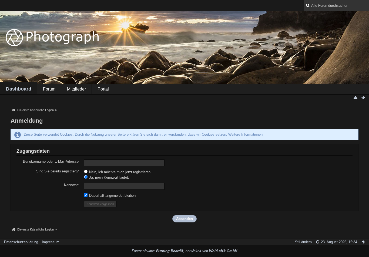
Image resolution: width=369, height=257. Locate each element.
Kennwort (71, 185)
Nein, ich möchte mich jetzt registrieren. (120, 172)
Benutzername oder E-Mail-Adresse (51, 161)
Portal (103, 89)
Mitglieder (76, 89)
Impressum (50, 242)
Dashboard (18, 89)
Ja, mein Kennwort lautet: (108, 177)
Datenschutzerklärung (21, 242)
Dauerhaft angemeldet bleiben (112, 195)
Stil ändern (303, 242)
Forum (49, 89)
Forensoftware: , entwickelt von (184, 251)
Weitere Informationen (245, 134)
